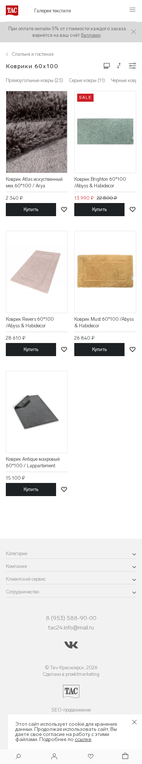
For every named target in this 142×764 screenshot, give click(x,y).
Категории (16, 553)
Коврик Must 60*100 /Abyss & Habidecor (104, 322)
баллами (90, 35)
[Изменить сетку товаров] (107, 65)
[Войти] (54, 757)
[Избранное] (90, 757)
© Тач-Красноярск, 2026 (71, 667)
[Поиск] (18, 757)
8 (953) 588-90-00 (71, 618)
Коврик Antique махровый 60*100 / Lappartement (33, 462)
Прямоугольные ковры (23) (34, 80)
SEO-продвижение (71, 710)
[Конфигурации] (132, 66)
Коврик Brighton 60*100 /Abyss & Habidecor (100, 182)
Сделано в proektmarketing (71, 674)
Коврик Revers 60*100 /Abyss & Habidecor (30, 322)
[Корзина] (124, 757)
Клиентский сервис (26, 579)
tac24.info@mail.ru (71, 627)
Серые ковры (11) (87, 80)
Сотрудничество (22, 592)
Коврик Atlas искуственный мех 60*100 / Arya (34, 182)
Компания (16, 566)
